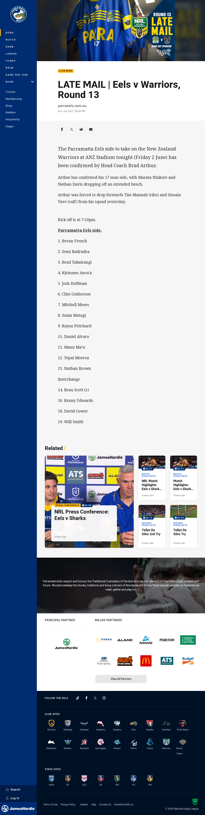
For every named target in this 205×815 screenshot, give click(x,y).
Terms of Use (50, 804)
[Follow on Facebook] (86, 698)
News (10, 32)
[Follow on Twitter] (95, 698)
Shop (9, 105)
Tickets (11, 92)
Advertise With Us (123, 804)
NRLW (10, 67)
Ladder (11, 53)
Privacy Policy (68, 804)
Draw (10, 46)
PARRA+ (11, 112)
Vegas (10, 126)
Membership (14, 99)
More (10, 81)
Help (93, 804)
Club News (65, 71)
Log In (15, 798)
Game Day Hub (17, 74)
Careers (84, 804)
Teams (11, 60)
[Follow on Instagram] (104, 698)
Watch (11, 39)
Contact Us (105, 804)
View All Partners (121, 679)
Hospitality (13, 119)
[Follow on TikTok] (77, 698)
